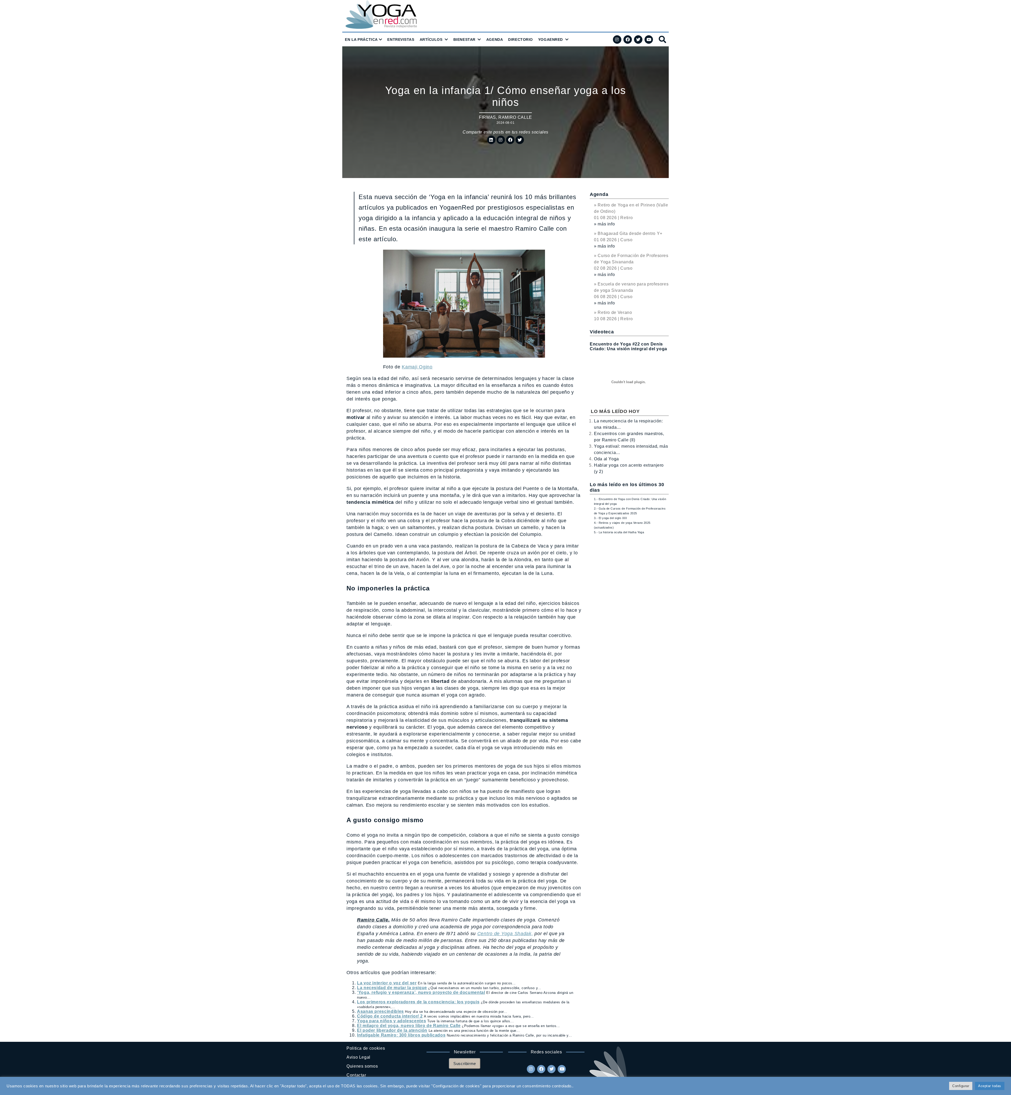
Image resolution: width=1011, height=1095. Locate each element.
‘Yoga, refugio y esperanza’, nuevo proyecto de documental (421, 992)
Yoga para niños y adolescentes (391, 1021)
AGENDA (494, 39)
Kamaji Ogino (417, 366)
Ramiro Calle (515, 117)
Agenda (599, 194)
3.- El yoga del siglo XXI (610, 518)
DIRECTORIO (520, 39)
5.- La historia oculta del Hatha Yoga (619, 532)
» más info (604, 224)
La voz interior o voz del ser (387, 983)
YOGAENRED (550, 39)
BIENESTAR (464, 39)
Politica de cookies (365, 1048)
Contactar (356, 1075)
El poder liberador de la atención (392, 1030)
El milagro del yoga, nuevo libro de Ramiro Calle (409, 1025)
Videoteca (602, 331)
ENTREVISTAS (400, 39)
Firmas (487, 117)
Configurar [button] (960, 1086)
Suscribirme (464, 1063)
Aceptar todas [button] (989, 1086)
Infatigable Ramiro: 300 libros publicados (401, 1035)
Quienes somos (362, 1066)
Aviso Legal (358, 1057)
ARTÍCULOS (431, 39)
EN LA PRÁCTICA (361, 39)
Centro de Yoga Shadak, (505, 933)
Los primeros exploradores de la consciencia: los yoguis (418, 1002)
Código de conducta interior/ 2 (390, 1016)
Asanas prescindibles (380, 1011)
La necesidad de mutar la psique (392, 987)
